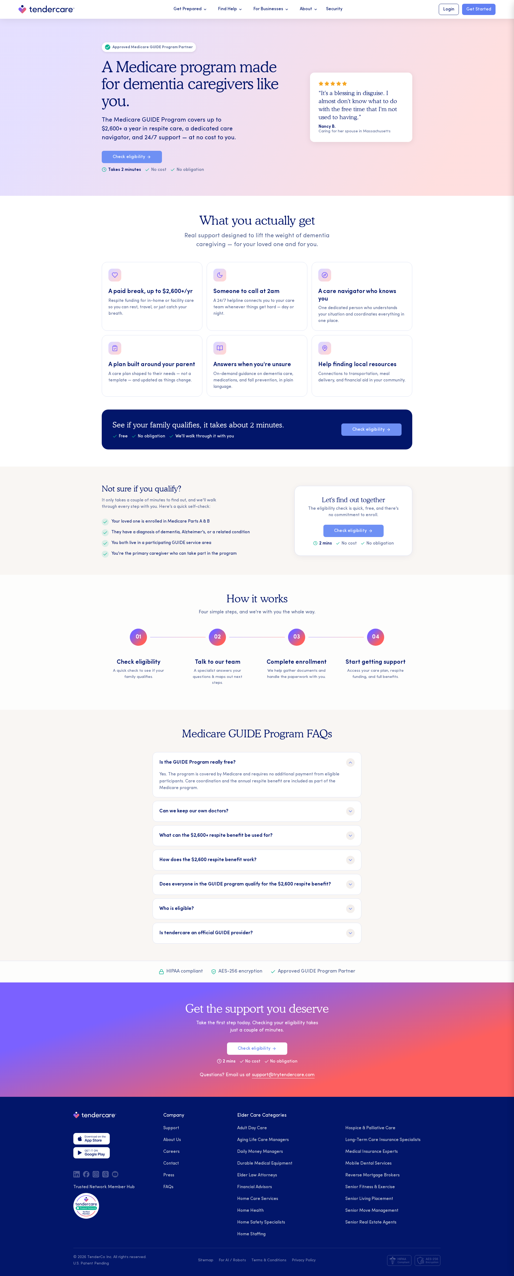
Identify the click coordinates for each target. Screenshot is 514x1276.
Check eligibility (129, 157)
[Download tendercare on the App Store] (91, 1138)
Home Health (250, 1211)
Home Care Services (257, 1199)
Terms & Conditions (268, 1260)
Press (168, 1175)
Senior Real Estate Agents (370, 1222)
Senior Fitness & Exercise (370, 1187)
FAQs (168, 1187)
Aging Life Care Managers (263, 1140)
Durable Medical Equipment (264, 1163)
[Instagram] (96, 1174)
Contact (171, 1163)
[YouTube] (115, 1174)
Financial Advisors (254, 1187)
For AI (224, 1260)
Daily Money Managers (260, 1152)
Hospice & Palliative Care (370, 1128)
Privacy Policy (304, 1260)
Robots (239, 1260)
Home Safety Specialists (261, 1222)
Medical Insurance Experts (371, 1152)
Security (334, 9)
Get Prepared (190, 9)
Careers (171, 1152)
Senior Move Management (371, 1211)
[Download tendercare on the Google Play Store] (91, 1152)
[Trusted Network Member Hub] (86, 1206)
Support (171, 1128)
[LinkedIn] (76, 1174)
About (309, 9)
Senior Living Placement (369, 1199)
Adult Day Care (252, 1128)
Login (448, 9)
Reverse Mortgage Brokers (372, 1175)
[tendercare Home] (46, 9)
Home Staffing (251, 1234)
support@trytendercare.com (283, 1075)
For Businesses (271, 9)
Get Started (478, 9)
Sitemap (205, 1260)
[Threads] (105, 1174)
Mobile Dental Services (368, 1163)
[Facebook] (86, 1174)
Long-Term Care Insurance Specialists (383, 1140)
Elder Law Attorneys (257, 1175)
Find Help (230, 9)
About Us (172, 1140)
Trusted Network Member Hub (104, 1187)
